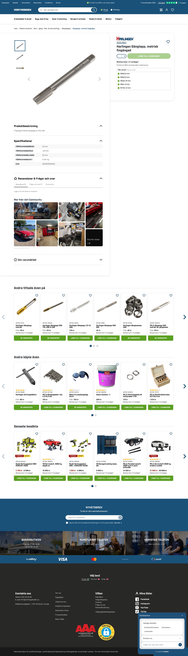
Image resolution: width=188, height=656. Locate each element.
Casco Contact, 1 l (103, 395)
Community (50, 184)
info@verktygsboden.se (30, 600)
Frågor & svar (100, 605)
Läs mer (117, 523)
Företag (116, 10)
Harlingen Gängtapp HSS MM (106, 326)
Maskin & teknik (26, 28)
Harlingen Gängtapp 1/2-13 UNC (80, 326)
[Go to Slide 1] (19, 45)
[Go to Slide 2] (19, 56)
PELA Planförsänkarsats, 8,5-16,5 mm (160, 395)
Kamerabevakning (102, 607)
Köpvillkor (99, 597)
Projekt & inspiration (62, 606)
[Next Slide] (100, 79)
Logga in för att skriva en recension (25, 191)
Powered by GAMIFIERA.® (22, 248)
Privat (105, 10)
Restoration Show (62, 610)
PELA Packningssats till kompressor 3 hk (132, 395)
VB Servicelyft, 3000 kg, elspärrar (52, 465)
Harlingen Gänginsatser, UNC (132, 326)
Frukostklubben (61, 615)
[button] (64, 78)
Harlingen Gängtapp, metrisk (24, 326)
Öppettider (59, 597)
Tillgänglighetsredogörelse (105, 612)
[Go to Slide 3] (19, 68)
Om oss (58, 593)
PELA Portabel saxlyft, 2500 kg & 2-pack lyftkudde (132, 465)
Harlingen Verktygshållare (26, 395)
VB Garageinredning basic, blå (106, 465)
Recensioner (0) (21, 184)
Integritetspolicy (101, 600)
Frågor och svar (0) (35, 184)
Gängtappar (66, 28)
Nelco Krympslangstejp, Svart (78, 395)
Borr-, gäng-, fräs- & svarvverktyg (47, 28)
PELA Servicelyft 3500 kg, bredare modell (160, 465)
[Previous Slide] (29, 79)
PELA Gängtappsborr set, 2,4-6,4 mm (53, 395)
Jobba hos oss (60, 602)
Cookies (98, 602)
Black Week (59, 619)
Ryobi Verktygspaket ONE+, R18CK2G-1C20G (78, 465)
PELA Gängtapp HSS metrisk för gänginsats (159, 326)
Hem (16, 28)
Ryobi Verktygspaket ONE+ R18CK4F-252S (26, 465)
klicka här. (114, 652)
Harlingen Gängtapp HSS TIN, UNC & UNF (52, 326)
